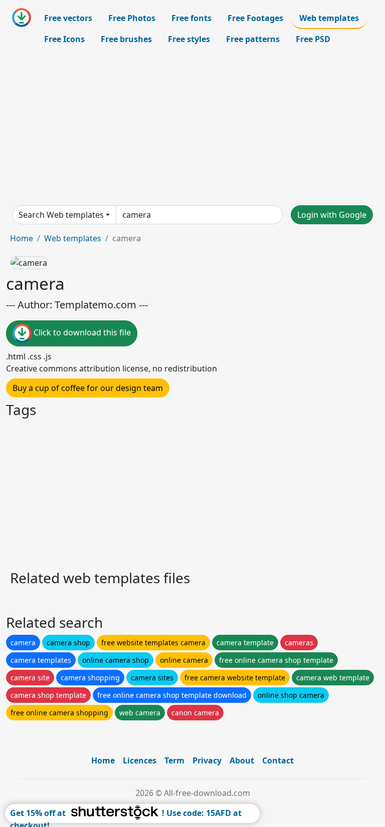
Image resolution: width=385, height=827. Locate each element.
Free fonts (191, 18)
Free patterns (253, 39)
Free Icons (64, 39)
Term (174, 760)
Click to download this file (81, 332)
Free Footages (255, 18)
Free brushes (126, 39)
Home (21, 238)
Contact (278, 760)
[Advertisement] (192, 127)
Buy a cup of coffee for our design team (88, 387)
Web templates (329, 18)
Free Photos (131, 18)
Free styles (189, 39)
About (242, 760)
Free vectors (68, 18)
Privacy (207, 760)
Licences (139, 760)
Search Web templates (61, 214)
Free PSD (313, 39)
